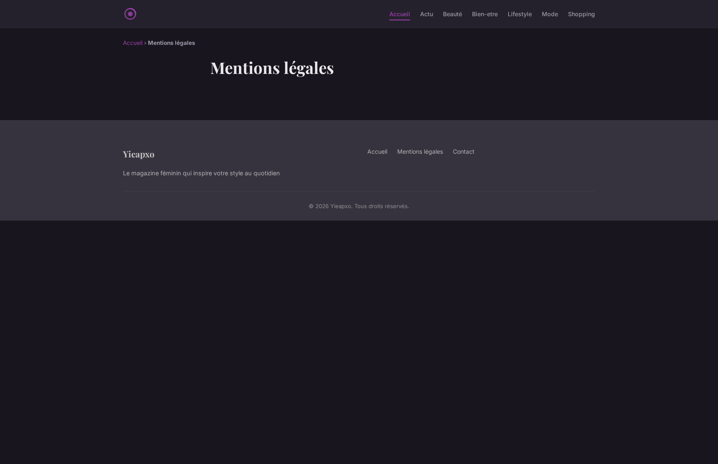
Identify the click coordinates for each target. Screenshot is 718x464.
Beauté (452, 13)
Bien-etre (485, 13)
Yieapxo (139, 154)
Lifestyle (520, 13)
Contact (464, 151)
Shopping (581, 13)
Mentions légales (420, 151)
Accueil (399, 13)
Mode (550, 13)
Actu (426, 13)
